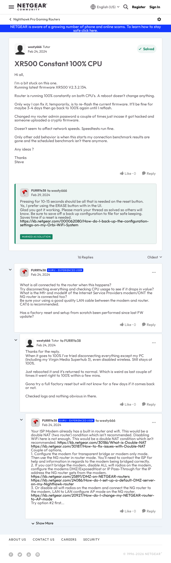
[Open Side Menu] (11, 7)
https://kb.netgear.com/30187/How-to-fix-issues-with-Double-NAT (88, 446)
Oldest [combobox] (154, 257)
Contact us (44, 539)
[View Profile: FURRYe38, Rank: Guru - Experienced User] (24, 272)
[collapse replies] (10, 269)
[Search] (125, 7)
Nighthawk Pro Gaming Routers (36, 19)
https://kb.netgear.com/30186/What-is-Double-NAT (102, 442)
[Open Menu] (159, 19)
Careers (69, 539)
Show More (44, 523)
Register (139, 7)
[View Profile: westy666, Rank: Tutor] (20, 49)
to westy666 (57, 190)
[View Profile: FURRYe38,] (24, 192)
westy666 (35, 46)
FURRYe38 (38, 190)
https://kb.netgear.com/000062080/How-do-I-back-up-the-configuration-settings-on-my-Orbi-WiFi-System (84, 223)
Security (91, 539)
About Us (17, 539)
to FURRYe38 (70, 340)
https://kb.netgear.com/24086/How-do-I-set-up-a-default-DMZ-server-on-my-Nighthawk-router (93, 482)
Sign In (154, 7)
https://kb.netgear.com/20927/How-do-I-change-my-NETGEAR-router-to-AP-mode (92, 497)
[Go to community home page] (32, 6)
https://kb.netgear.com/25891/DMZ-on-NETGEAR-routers (80, 476)
